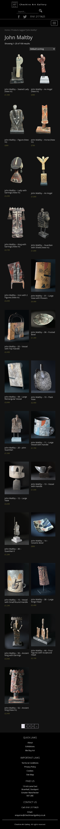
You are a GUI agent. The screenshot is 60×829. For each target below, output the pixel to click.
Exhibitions (30, 746)
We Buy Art (30, 750)
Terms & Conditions (30, 763)
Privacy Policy (30, 766)
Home (7, 30)
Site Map (30, 774)
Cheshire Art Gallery (22, 824)
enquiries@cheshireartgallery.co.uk (30, 815)
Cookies (30, 770)
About (30, 742)
